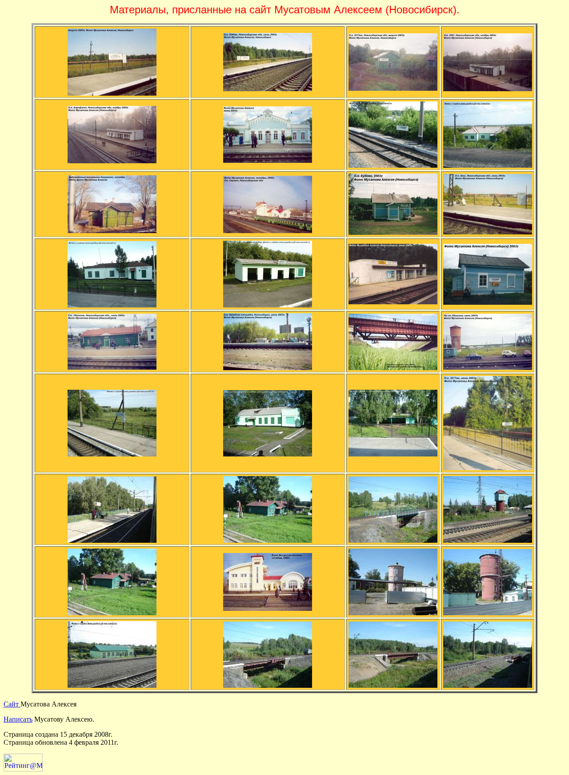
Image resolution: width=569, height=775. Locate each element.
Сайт (12, 704)
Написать (18, 719)
